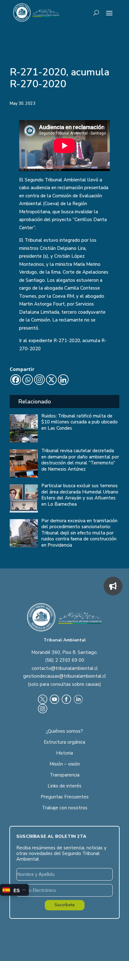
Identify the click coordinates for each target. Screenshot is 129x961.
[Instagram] (39, 379)
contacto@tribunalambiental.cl (65, 668)
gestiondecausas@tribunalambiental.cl (64, 676)
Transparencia (65, 775)
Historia (64, 753)
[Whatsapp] (27, 379)
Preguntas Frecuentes (65, 797)
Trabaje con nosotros (64, 808)
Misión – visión (64, 764)
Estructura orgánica (64, 742)
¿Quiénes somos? (64, 731)
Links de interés (64, 786)
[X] (51, 379)
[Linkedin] (63, 379)
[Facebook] (15, 379)
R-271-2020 (67, 340)
